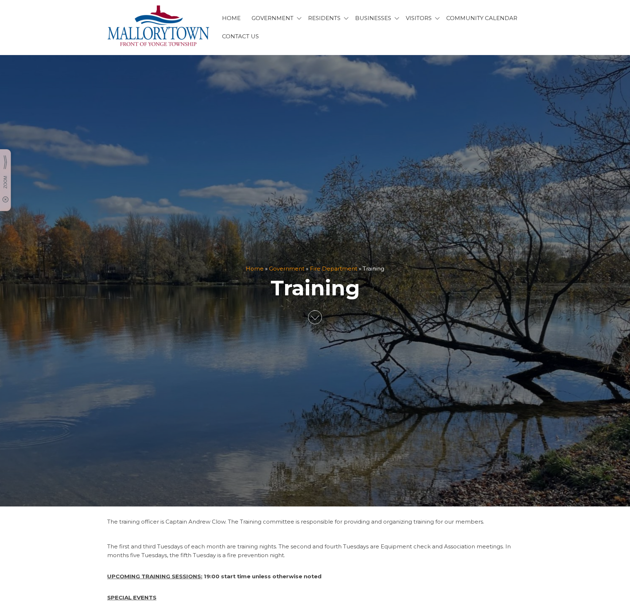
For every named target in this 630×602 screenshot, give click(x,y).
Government (286, 268)
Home (255, 268)
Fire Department (333, 268)
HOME (231, 18)
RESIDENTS (324, 18)
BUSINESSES (373, 18)
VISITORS (419, 18)
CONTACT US (240, 36)
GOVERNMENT (272, 18)
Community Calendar (481, 18)
